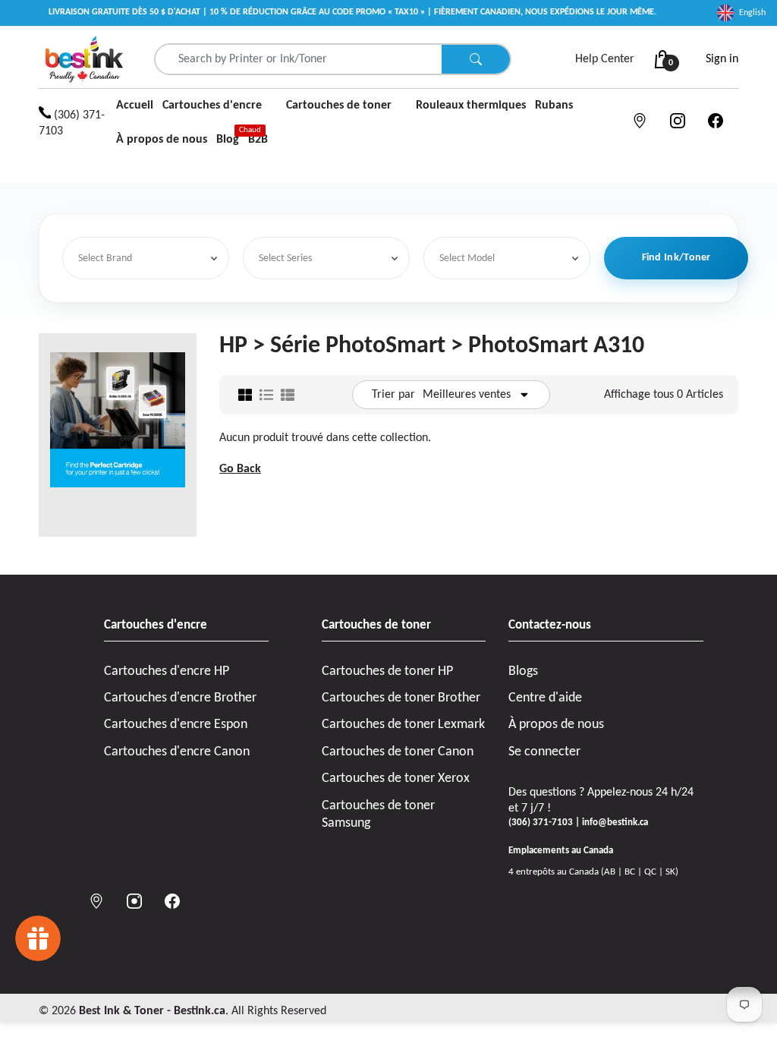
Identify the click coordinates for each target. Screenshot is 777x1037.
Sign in (722, 59)
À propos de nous (556, 724)
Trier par (393, 395)
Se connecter (544, 752)
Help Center (604, 59)
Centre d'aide (545, 698)
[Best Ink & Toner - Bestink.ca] (84, 59)
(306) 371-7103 (72, 123)
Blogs (523, 671)
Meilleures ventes (467, 395)
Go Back (240, 469)
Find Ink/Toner (676, 257)
